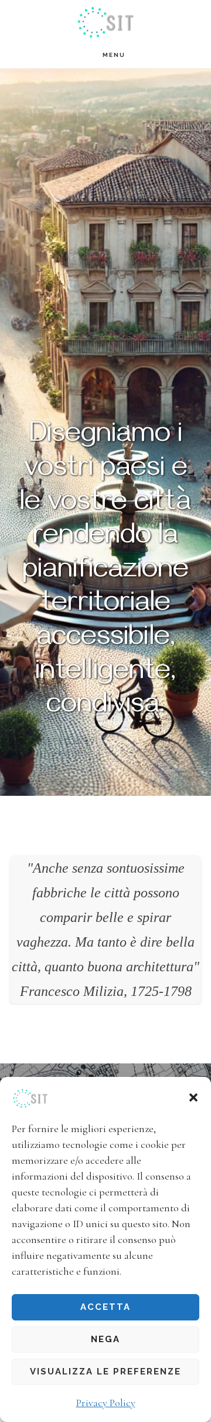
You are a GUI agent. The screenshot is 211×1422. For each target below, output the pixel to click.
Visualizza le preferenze (105, 1371)
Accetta (105, 1307)
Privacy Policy (105, 1402)
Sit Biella (105, 21)
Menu (114, 55)
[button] (193, 1097)
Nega (105, 1339)
